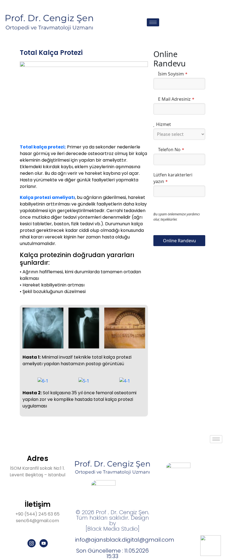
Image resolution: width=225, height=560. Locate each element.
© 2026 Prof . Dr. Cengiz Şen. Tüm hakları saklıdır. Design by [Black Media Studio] (112, 520)
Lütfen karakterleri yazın (172, 178)
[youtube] (44, 543)
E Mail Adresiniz (176, 99)
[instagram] (31, 543)
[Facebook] (207, 452)
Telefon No (171, 150)
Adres (37, 458)
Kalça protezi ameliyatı (47, 197)
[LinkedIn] (219, 452)
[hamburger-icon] (153, 22)
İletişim (37, 504)
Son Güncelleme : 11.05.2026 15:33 (112, 553)
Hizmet (163, 124)
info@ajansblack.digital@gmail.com (124, 540)
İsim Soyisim (172, 74)
